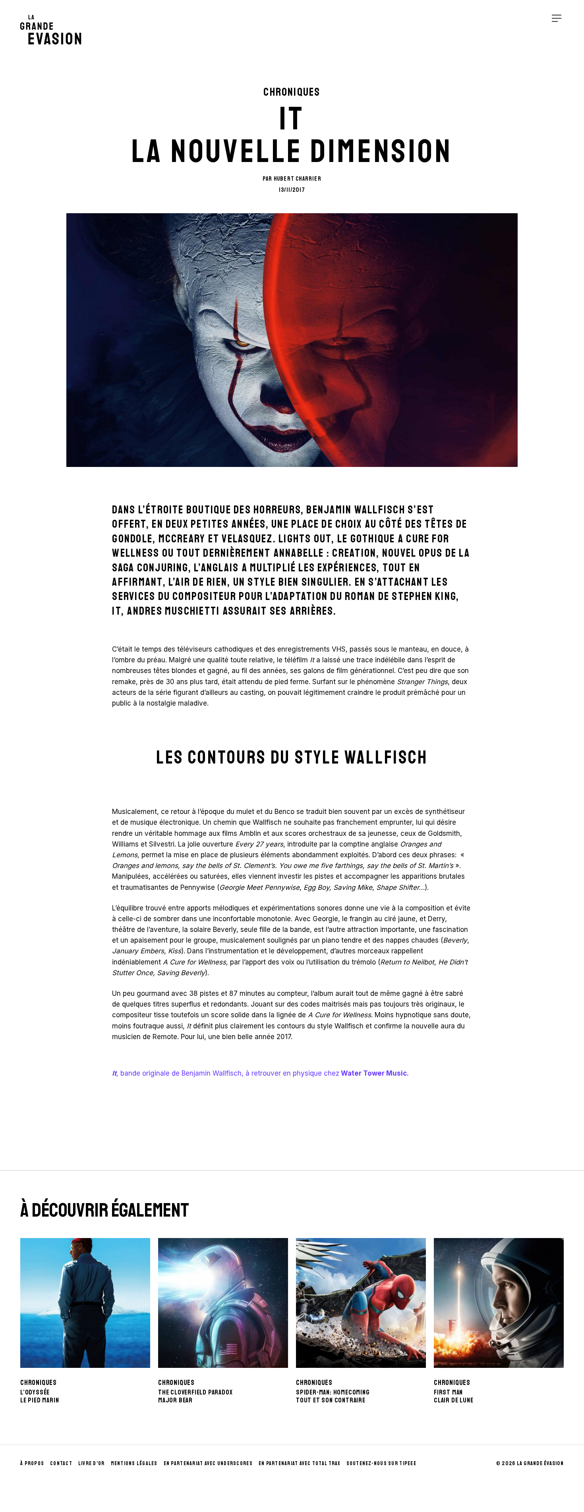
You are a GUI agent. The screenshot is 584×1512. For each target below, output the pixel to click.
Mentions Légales (134, 1463)
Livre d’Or (91, 1463)
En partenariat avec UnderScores (208, 1463)
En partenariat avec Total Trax (299, 1463)
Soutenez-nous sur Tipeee (381, 1463)
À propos (32, 1463)
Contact (61, 1463)
